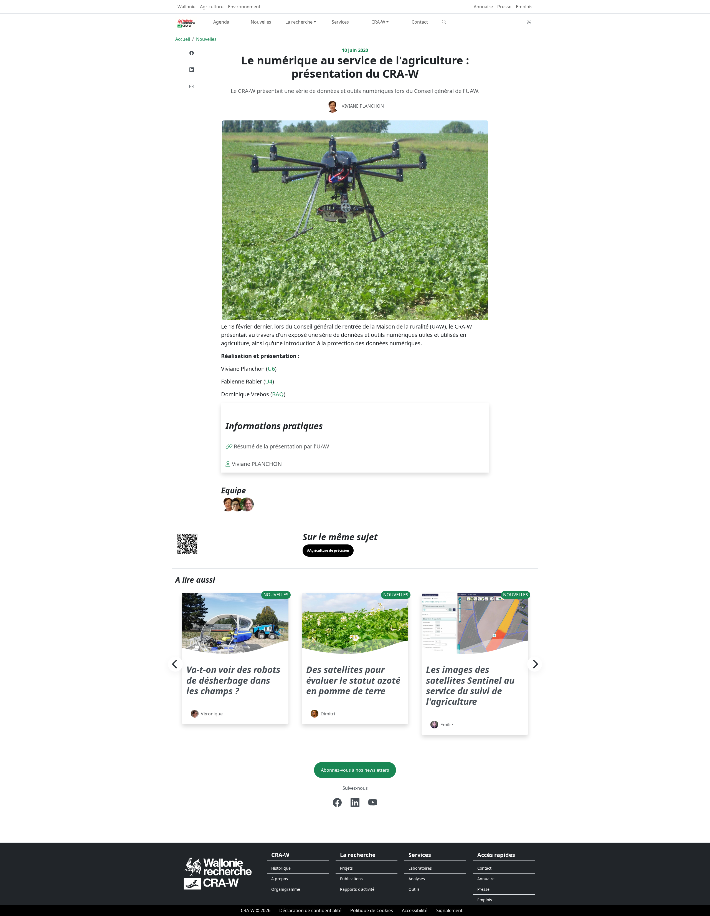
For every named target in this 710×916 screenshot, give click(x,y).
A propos (279, 878)
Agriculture (212, 7)
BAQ (278, 394)
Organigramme (285, 889)
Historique (281, 868)
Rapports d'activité (357, 889)
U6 (271, 368)
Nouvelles (261, 22)
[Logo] (217, 873)
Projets (346, 868)
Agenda (221, 22)
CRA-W (378, 22)
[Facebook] (192, 53)
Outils (414, 889)
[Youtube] (372, 802)
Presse (504, 7)
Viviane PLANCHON (363, 106)
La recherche (299, 22)
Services (340, 22)
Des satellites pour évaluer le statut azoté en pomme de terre (353, 680)
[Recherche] (459, 21)
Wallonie (187, 7)
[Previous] (175, 664)
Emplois (524, 7)
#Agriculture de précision (328, 550)
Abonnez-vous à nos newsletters (355, 770)
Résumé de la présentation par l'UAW (281, 446)
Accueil (182, 39)
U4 (268, 381)
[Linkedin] (192, 70)
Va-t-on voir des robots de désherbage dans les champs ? (233, 680)
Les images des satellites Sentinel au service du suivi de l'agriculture (470, 685)
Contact (420, 22)
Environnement (244, 7)
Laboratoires (420, 868)
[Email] (192, 86)
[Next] (534, 664)
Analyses (417, 878)
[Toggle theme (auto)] (529, 22)
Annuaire (483, 7)
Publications (351, 878)
